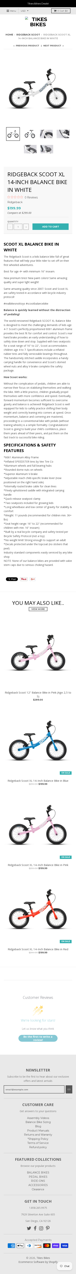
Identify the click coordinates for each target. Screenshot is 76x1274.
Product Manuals (38, 1130)
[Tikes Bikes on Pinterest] (47, 1228)
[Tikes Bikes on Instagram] (41, 1228)
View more (38, 609)
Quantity (12, 221)
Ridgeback (15, 202)
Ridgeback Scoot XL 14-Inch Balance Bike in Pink (38, 865)
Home (9, 34)
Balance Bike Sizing (38, 1122)
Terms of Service (38, 1143)
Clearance (38, 1189)
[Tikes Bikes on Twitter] (29, 1228)
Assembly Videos (38, 1118)
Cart (62, 10)
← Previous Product (26, 45)
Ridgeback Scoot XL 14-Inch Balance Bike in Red (38, 949)
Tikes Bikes (43, 1258)
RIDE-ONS (38, 1181)
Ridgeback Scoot (28, 34)
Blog (38, 1126)
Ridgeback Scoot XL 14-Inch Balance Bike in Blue (38, 780)
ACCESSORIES (38, 1185)
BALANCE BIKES (38, 1172)
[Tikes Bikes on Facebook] (35, 1228)
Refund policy (38, 1147)
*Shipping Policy (38, 1139)
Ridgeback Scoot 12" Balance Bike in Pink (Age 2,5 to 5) (38, 694)
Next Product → (53, 45)
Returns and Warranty (38, 1134)
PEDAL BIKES (38, 1176)
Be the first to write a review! (37, 1038)
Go (69, 1089)
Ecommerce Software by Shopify (38, 1262)
